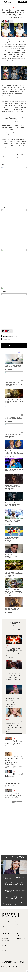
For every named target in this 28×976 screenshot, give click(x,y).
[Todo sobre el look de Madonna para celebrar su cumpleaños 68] (14, 689)
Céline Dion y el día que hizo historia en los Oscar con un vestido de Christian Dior (13, 677)
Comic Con (6, 339)
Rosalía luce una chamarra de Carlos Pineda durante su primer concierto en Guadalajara (14, 760)
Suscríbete (23, 2)
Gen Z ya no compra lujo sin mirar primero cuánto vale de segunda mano (13, 744)
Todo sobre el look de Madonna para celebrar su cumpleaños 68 (14, 701)
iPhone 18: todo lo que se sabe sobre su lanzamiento (15, 890)
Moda (14, 7)
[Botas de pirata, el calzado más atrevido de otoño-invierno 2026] (8, 790)
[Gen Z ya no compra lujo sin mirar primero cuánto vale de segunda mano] (8, 738)
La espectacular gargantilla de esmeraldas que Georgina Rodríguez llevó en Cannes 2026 (15, 897)
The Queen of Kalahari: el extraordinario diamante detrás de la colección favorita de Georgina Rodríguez (14, 779)
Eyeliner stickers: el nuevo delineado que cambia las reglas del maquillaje (15, 877)
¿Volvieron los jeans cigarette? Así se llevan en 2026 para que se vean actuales (14, 884)
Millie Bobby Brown (10, 336)
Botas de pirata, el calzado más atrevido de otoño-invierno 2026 (13, 796)
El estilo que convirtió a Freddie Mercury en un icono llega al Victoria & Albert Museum (14, 652)
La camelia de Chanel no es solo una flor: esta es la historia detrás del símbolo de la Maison (14, 725)
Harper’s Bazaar (18, 17)
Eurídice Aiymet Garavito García (17, 749)
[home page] (7, 2)
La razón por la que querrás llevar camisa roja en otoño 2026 (14, 903)
